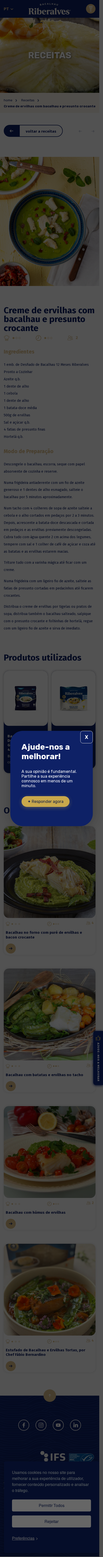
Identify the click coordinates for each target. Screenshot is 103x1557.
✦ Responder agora (46, 801)
